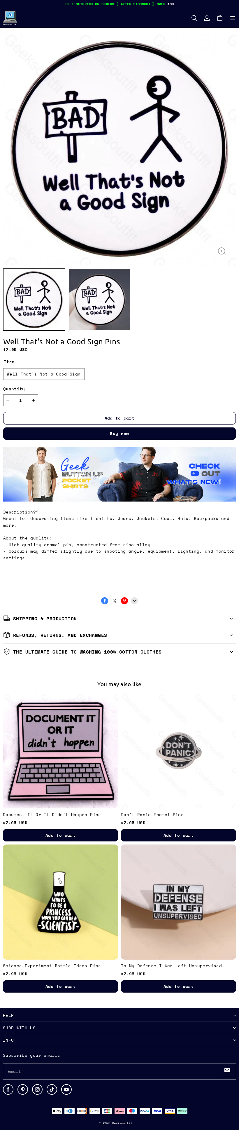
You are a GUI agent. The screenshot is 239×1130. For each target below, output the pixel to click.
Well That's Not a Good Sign (43, 374)
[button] (232, 18)
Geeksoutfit (122, 1123)
